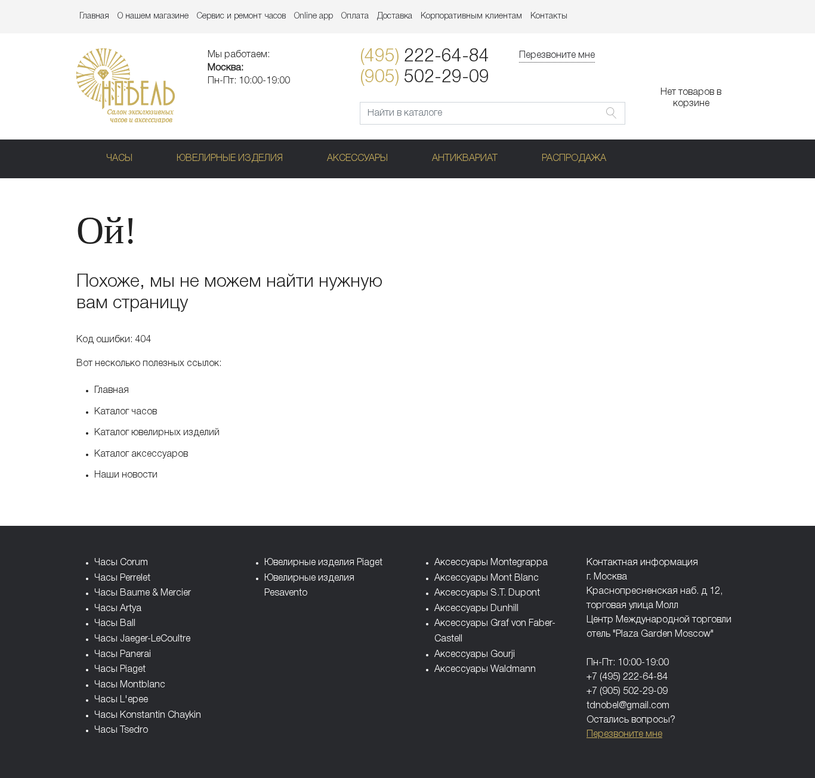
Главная (94, 16)
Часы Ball (114, 623)
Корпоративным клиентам (471, 16)
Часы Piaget (120, 669)
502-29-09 (424, 78)
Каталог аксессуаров (141, 454)
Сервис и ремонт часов (241, 16)
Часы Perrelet (122, 578)
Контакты (548, 16)
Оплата (355, 16)
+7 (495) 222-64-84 (627, 677)
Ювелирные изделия (230, 158)
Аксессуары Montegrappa (491, 563)
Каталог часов (125, 412)
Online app (313, 16)
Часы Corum (121, 563)
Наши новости (126, 475)
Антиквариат (465, 158)
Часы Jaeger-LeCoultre (142, 639)
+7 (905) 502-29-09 (627, 691)
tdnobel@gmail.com (627, 706)
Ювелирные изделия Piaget (323, 563)
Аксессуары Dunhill (476, 609)
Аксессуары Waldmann (485, 669)
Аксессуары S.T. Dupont (487, 593)
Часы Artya (117, 609)
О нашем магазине (153, 16)
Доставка (394, 16)
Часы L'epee (121, 700)
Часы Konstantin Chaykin (147, 715)
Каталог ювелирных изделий (157, 433)
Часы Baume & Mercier (142, 593)
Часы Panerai (122, 654)
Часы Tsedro (121, 730)
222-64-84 (424, 57)
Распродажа (574, 158)
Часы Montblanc (129, 685)
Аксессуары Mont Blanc (486, 578)
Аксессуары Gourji (474, 654)
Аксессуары (357, 158)
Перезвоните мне (557, 55)
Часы (119, 158)
